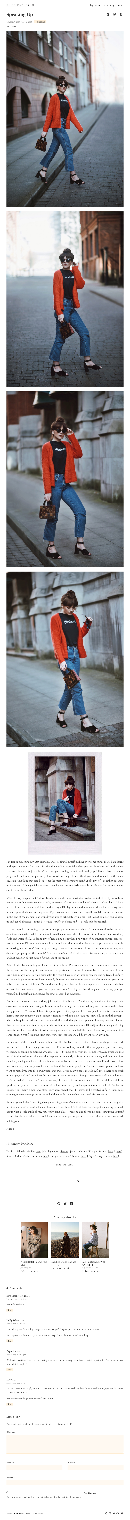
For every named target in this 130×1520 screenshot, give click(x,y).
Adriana (29, 1143)
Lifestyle (66, 1268)
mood (98, 5)
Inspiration (11, 26)
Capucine (11, 1351)
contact (120, 5)
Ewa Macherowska (16, 1295)
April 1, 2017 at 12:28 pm (16, 1354)
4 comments (40, 22)
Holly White (12, 1320)
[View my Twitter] (114, 1513)
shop (112, 5)
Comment (12, 1432)
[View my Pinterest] (110, 1513)
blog (91, 5)
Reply (9, 1310)
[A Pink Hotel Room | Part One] (34, 1240)
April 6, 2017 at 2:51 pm (15, 1383)
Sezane (64, 1151)
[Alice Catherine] (20, 5)
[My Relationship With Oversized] (95, 1240)
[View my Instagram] (106, 1513)
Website (10, 1477)
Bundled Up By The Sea (63, 1261)
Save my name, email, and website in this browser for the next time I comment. (44, 1497)
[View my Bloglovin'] (121, 1513)
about (105, 5)
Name (10, 1462)
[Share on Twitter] (114, 14)
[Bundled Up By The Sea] (64, 1240)
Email (71, 1462)
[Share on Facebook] (121, 14)
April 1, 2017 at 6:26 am (15, 1323)
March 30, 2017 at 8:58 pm (16, 1299)
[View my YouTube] (117, 1513)
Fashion (24, 1271)
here (38, 1151)
